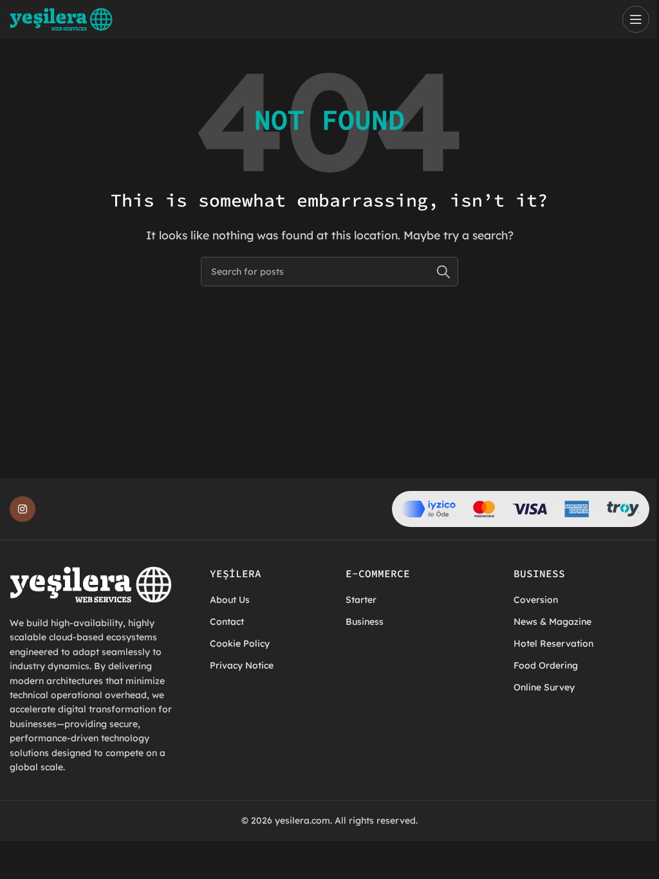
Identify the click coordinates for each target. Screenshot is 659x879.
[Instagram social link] (22, 509)
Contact (227, 621)
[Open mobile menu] (636, 19)
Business (365, 621)
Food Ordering (546, 665)
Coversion (536, 600)
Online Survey (544, 687)
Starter (361, 600)
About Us (230, 600)
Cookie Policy (240, 643)
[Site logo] (61, 18)
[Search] (443, 271)
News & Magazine (552, 621)
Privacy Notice (242, 665)
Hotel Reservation (553, 643)
